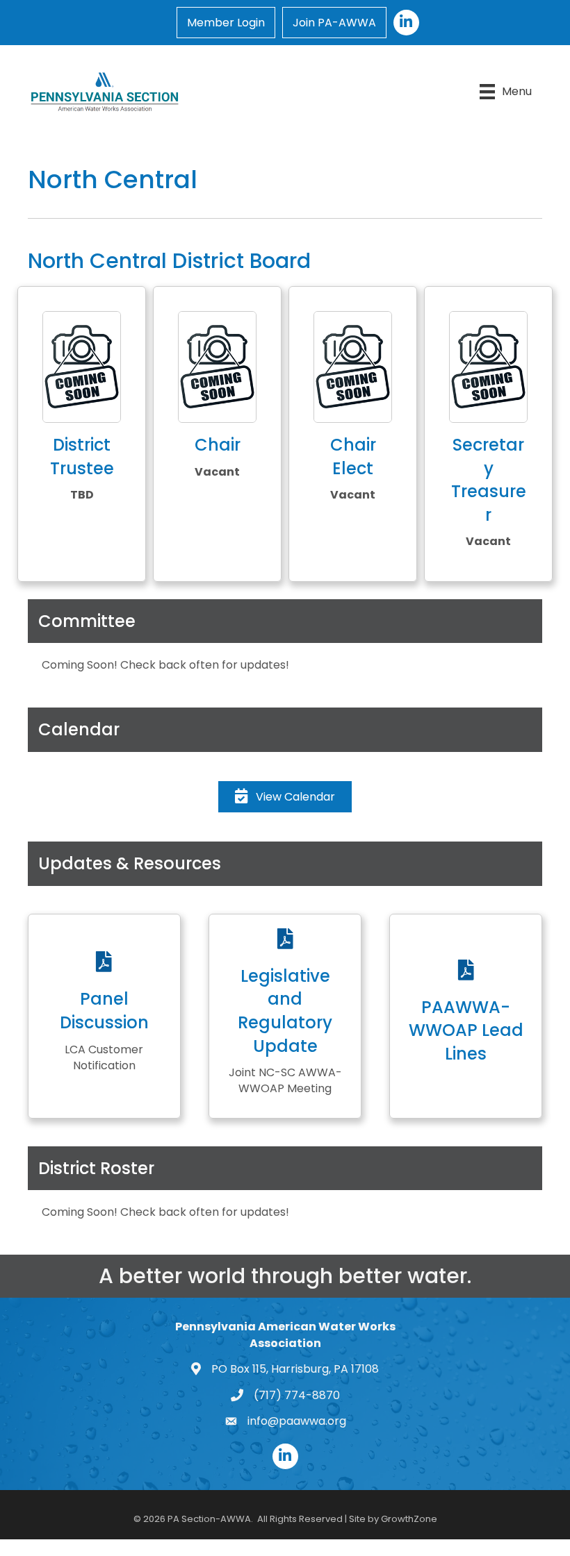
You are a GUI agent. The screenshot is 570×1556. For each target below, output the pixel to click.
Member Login (226, 23)
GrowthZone (409, 1518)
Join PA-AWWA (334, 23)
